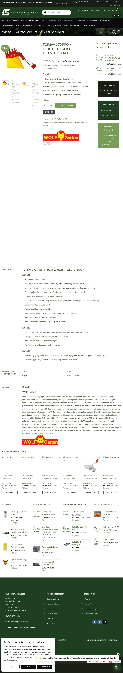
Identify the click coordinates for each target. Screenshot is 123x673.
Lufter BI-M (6, 478)
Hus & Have (38, 25)
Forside (6, 32)
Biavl (48, 25)
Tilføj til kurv (66, 105)
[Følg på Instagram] (99, 622)
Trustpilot (104, 155)
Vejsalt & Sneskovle (71, 25)
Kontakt (88, 604)
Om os (117, 2)
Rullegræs (93, 20)
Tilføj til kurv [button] (10, 492)
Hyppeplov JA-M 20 (90, 478)
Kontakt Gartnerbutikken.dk (103, 2)
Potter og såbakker (14, 20)
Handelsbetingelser (114, 5)
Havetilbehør (52, 614)
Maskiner (26, 25)
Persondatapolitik (91, 614)
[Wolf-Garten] (61, 135)
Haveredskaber (32, 20)
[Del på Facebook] (45, 143)
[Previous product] (119, 32)
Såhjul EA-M (26, 478)
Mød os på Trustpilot (61, 3)
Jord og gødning (53, 599)
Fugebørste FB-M (109, 478)
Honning (58, 25)
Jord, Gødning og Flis (11, 25)
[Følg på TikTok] (105, 622)
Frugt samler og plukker (49, 32)
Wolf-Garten (6, 483)
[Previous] (5, 60)
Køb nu (49, 112)
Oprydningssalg (89, 25)
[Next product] (114, 32)
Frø (43, 20)
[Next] (35, 60)
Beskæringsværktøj (69, 123)
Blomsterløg (81, 20)
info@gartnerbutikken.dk (15, 610)
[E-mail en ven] (49, 143)
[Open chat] (117, 667)
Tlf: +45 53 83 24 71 (13, 607)
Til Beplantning (105, 20)
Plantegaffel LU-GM (49, 478)
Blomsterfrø (51, 623)
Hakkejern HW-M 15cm (71, 478)
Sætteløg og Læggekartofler (60, 20)
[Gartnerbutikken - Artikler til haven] (20, 12)
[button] (86, 10)
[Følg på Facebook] (94, 622)
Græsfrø (50, 618)
